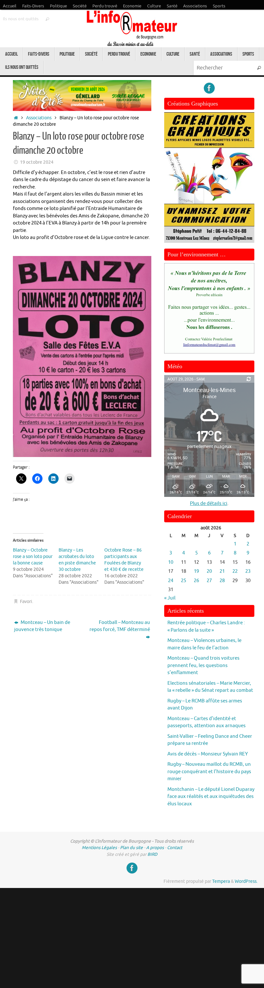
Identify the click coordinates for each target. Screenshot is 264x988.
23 (247, 571)
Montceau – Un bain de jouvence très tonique (42, 626)
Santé (172, 6)
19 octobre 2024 (36, 162)
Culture (154, 6)
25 (183, 581)
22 (235, 571)
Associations (195, 6)
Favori (26, 601)
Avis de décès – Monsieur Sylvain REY (207, 754)
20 (209, 571)
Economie (132, 6)
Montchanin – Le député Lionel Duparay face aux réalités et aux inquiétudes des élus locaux (210, 796)
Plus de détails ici (208, 503)
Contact (174, 847)
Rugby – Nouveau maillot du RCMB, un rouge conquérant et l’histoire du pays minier (209, 771)
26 (196, 581)
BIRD (152, 854)
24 (170, 581)
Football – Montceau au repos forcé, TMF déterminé (120, 626)
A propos (155, 847)
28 (222, 581)
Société (80, 6)
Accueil (9, 6)
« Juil (169, 598)
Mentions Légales (99, 847)
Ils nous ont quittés (21, 19)
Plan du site (131, 847)
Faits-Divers (33, 6)
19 (196, 571)
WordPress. (246, 881)
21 (222, 571)
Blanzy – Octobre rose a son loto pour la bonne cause (32, 556)
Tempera (221, 881)
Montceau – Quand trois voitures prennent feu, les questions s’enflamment (203, 665)
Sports (219, 6)
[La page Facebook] (209, 88)
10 (170, 562)
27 (209, 581)
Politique (58, 6)
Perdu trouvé (104, 6)
